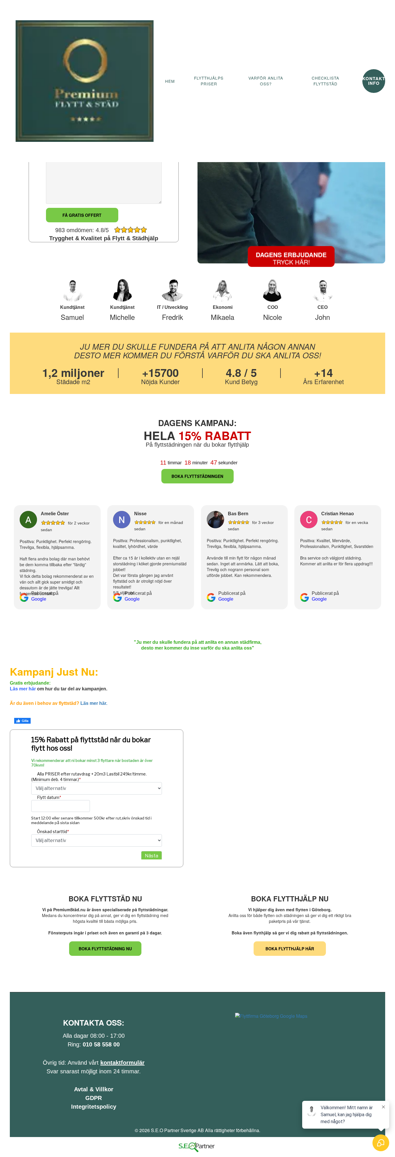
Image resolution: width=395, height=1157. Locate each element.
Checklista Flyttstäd (325, 81)
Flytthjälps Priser (209, 81)
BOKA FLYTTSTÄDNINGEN (197, 476)
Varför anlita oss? (265, 81)
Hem (170, 81)
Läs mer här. (93, 703)
